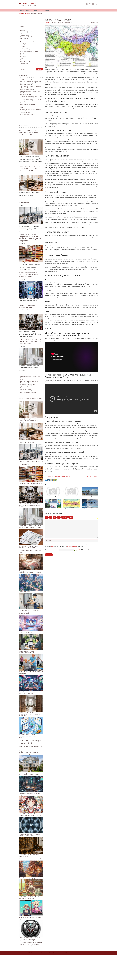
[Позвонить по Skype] (87, 4)
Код (71, 517)
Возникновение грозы (25, 391)
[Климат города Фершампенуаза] (53, 503)
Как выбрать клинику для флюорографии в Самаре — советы (30, 814)
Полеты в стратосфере (25, 94)
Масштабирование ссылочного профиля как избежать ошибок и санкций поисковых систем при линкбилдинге (31, 88)
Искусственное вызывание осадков (29, 387)
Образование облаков (25, 389)
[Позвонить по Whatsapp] (90, 4)
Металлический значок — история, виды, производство (30, 918)
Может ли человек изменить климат (29, 51)
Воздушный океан (24, 35)
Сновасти (22, 59)
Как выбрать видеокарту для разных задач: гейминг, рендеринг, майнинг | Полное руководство (30, 741)
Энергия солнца (24, 63)
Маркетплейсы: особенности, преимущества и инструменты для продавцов (30, 714)
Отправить (49, 554)
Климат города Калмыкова (71, 508)
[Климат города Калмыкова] (71, 503)
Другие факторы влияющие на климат (29, 381)
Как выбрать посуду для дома (27, 92)
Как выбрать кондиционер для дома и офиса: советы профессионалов (29, 132)
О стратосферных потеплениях (27, 114)
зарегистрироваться (72, 546)
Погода (22, 55)
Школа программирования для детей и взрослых (31, 672)
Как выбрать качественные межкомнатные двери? (27, 692)
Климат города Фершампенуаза (53, 508)
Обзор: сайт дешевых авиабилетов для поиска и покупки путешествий (30, 526)
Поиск (39, 69)
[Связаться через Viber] (96, 4)
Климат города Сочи (25, 112)
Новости (22, 53)
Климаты (27, 13)
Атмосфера (23, 30)
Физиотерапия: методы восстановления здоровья (27, 652)
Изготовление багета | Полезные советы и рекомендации (29, 835)
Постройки (23, 56)
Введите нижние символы (52, 550)
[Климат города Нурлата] (53, 491)
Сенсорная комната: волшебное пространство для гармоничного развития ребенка (29, 611)
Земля (22, 40)
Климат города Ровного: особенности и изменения (58, 476)
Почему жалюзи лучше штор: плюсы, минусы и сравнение (30, 794)
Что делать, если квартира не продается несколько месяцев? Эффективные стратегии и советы (29, 752)
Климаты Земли (24, 48)
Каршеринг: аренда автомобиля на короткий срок (30, 855)
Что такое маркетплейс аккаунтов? (30, 859)
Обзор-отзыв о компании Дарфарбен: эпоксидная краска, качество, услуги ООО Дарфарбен (30, 238)
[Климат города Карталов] (90, 503)
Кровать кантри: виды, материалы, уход (30, 551)
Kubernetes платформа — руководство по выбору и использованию (29, 274)
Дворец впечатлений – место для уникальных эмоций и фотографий (30, 571)
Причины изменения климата (27, 104)
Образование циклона (25, 386)
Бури (21, 33)
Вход (67, 953)
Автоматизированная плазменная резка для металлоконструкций (30, 773)
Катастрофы (23, 43)
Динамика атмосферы (26, 36)
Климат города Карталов (90, 508)
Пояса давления (24, 382)
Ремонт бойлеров (24, 591)
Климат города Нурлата (53, 496)
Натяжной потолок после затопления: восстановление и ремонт (28, 735)
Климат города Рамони (91, 476)
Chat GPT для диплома (25, 79)
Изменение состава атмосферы (27, 384)
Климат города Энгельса (90, 496)
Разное (22, 58)
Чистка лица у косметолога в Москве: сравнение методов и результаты (30, 747)
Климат (22, 45)
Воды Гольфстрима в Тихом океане (29, 102)
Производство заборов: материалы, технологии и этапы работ (29, 201)
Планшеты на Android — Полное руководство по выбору (29, 897)
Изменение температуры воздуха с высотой (31, 91)
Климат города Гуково (71, 496)
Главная (21, 13)
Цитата (64, 517)
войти (52, 546)
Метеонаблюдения (25, 50)
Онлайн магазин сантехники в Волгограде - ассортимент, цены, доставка (30, 341)
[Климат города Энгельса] (90, 491)
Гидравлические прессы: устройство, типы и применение (28, 307)
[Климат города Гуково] (71, 491)
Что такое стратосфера (25, 61)
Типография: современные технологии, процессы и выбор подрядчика (29, 168)
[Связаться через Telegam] (93, 4)
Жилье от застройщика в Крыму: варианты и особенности (29, 547)
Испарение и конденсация (27, 41)
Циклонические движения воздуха (28, 392)
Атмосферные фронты (26, 32)
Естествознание (24, 38)
